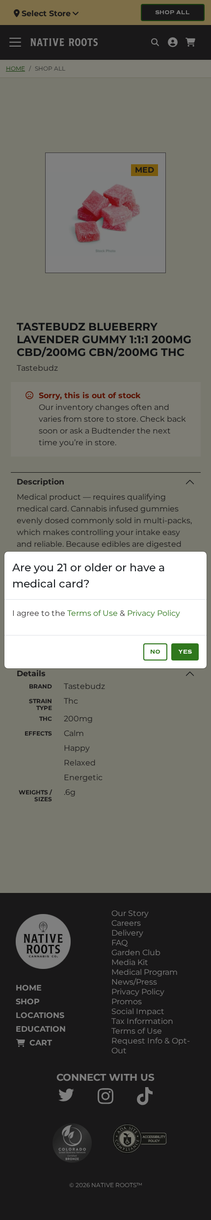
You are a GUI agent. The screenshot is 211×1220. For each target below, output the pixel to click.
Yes (185, 652)
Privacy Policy (153, 613)
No (155, 652)
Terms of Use (92, 613)
